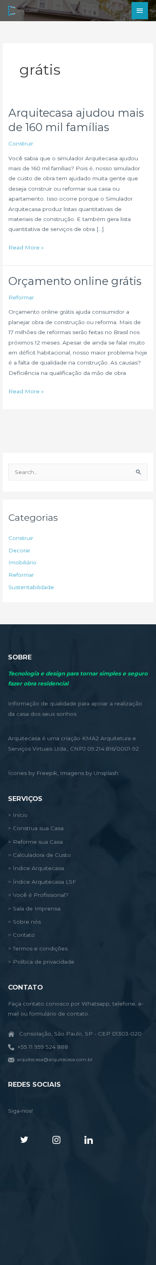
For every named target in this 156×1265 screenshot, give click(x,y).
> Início (18, 815)
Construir (20, 143)
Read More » (26, 248)
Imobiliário (22, 562)
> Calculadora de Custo (39, 855)
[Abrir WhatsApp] (136, 1245)
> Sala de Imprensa (34, 908)
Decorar (19, 550)
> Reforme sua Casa (35, 842)
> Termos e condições (38, 948)
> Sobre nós (24, 921)
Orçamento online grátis (75, 281)
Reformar (21, 297)
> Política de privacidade (41, 961)
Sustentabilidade (31, 587)
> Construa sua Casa (36, 828)
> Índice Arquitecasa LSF (42, 882)
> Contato (21, 935)
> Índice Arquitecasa (36, 868)
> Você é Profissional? (38, 895)
